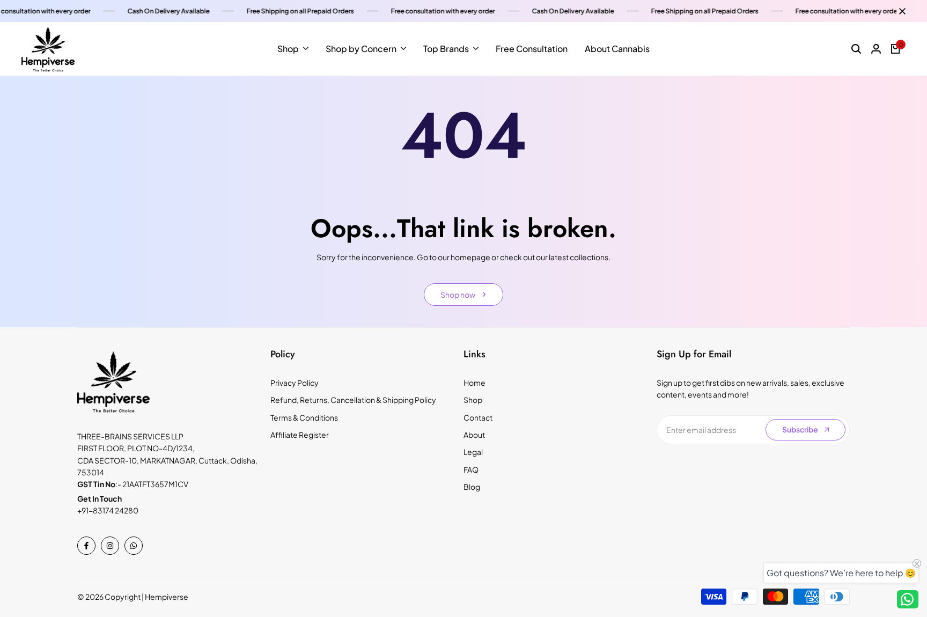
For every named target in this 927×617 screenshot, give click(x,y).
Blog (472, 486)
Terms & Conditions (304, 417)
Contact (478, 417)
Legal (473, 452)
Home (474, 382)
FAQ (471, 469)
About (474, 434)
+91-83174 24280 (107, 510)
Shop (473, 400)
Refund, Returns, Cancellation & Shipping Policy (353, 400)
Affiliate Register (299, 434)
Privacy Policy (294, 382)
